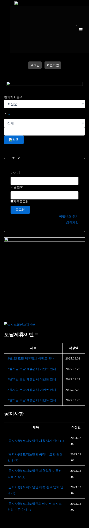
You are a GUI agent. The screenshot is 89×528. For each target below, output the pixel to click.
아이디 (15, 172)
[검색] (14, 140)
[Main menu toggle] (80, 29)
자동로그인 (21, 201)
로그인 (35, 65)
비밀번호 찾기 (68, 216)
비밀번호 (17, 187)
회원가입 (53, 65)
